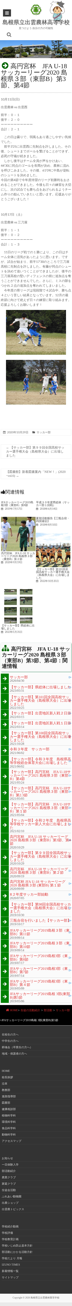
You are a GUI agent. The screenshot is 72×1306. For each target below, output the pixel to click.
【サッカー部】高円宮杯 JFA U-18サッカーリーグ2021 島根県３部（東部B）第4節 (40, 775)
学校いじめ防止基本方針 (17, 1245)
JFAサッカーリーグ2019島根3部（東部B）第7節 (39, 970)
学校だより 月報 (12, 1258)
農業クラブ (9, 1177)
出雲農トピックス (13, 1209)
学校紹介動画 (10, 1226)
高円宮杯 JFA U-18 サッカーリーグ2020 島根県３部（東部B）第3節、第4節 (40, 840)
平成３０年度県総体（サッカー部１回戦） (53, 504)
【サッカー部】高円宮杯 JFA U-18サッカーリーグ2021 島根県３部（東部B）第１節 (40, 808)
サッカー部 (44, 432)
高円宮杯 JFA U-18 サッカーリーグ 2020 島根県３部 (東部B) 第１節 (37, 883)
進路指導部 (9, 1096)
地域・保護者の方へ (14, 1053)
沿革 (4, 1083)
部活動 (48, 1010)
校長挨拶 (7, 1077)
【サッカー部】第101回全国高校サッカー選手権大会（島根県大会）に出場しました (53, 573)
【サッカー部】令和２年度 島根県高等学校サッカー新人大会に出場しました (40, 824)
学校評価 (7, 1232)
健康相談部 (9, 1109)
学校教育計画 (10, 1239)
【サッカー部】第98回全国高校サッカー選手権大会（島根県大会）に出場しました (40, 908)
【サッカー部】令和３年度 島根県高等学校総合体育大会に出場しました (40, 761)
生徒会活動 (9, 1190)
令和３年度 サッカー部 (29, 749)
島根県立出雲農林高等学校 (36, 22)
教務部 (6, 1090)
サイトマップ (10, 1277)
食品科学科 (9, 1128)
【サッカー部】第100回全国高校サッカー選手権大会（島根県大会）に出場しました (40, 736)
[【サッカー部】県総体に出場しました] (18, 591)
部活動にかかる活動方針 (17, 1251)
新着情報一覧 (10, 1271)
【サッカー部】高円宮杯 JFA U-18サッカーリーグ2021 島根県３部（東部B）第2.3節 (40, 792)
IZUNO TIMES (11, 1264)
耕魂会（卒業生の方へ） (17, 1047)
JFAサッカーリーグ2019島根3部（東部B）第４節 (39, 983)
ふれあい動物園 (11, 1196)
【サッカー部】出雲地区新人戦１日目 (40, 723)
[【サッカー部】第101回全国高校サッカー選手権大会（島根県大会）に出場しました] (53, 534)
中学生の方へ (10, 1040)
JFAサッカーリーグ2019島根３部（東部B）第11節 (40, 932)
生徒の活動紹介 (30, 1010)
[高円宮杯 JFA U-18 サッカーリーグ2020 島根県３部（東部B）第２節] (18, 518)
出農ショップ (10, 1202)
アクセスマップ (11, 1140)
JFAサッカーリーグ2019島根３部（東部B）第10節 (40, 945)
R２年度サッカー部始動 (29, 894)
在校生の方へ (10, 1034)
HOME (14, 1010)
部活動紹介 (9, 1171)
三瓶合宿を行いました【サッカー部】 (40, 920)
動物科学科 (9, 1134)
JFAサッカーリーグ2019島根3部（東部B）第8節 (17, 504)
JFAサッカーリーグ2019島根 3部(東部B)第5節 (40, 995)
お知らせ (7, 1158)
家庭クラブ (9, 1183)
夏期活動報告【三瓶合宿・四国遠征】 (53, 520)
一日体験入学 (10, 1164)
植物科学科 (9, 1115)
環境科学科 (9, 1121)
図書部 (6, 1102)
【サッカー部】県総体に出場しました (18, 627)
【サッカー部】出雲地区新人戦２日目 (40, 713)
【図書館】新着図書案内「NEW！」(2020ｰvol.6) (36, 473)
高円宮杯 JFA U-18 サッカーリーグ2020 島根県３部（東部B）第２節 (18, 556)
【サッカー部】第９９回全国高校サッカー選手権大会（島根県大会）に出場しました (35, 451)
